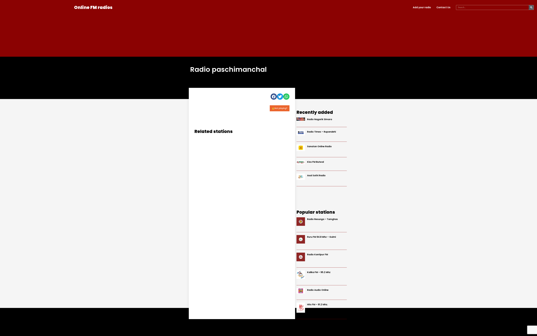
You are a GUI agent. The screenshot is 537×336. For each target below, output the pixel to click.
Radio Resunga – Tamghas (322, 219)
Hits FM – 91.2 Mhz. (317, 304)
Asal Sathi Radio (316, 175)
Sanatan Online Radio (319, 146)
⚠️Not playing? (279, 108)
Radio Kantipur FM (317, 254)
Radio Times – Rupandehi (321, 131)
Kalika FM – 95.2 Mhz (318, 272)
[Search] (531, 7)
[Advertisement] (268, 33)
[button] (274, 96)
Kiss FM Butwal (315, 162)
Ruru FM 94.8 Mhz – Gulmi (321, 237)
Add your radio (422, 7)
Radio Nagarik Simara (319, 119)
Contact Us (443, 7)
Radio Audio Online (317, 290)
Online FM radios (93, 7)
